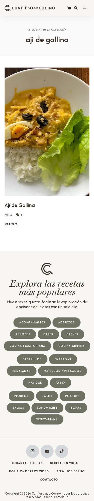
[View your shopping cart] (69, 8)
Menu (84, 8)
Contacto (49, 479)
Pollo (9, 215)
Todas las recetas (27, 463)
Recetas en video (64, 463)
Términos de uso (70, 471)
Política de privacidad (29, 471)
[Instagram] (32, 451)
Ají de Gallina (20, 205)
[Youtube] (47, 451)
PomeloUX (61, 497)
